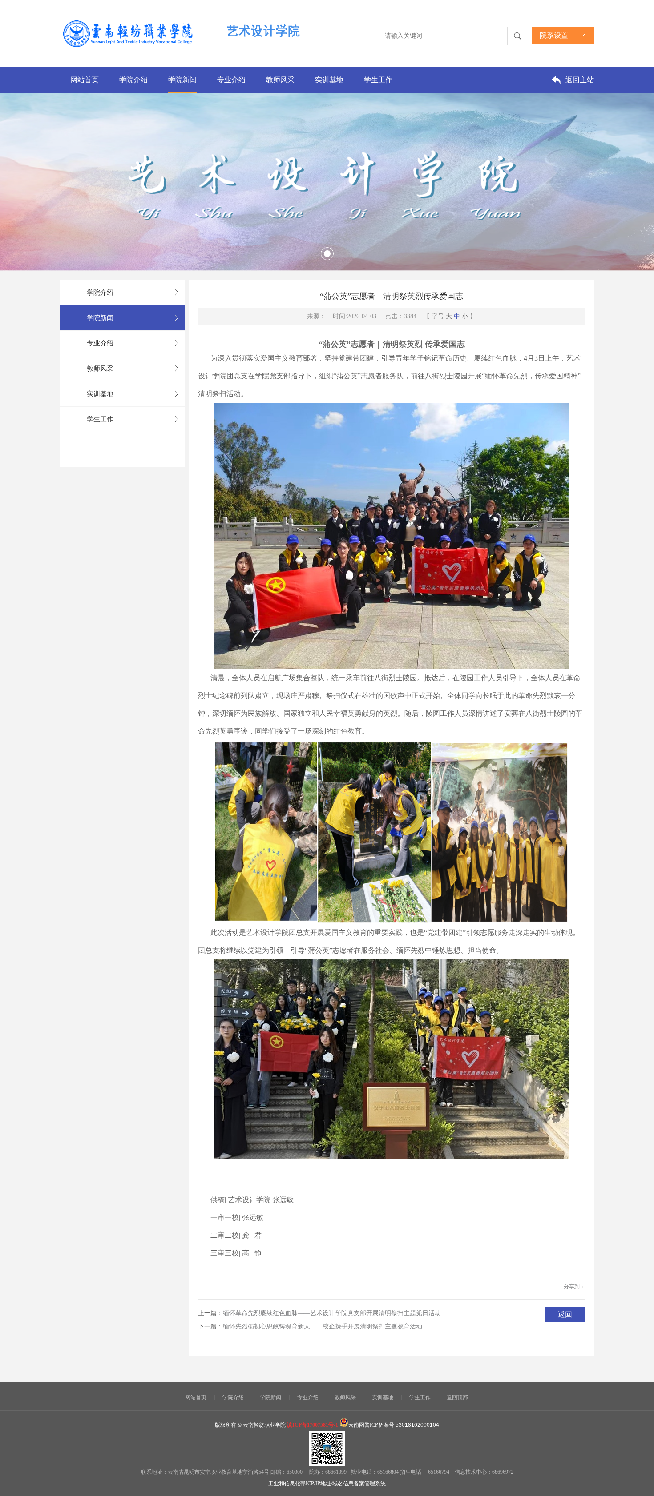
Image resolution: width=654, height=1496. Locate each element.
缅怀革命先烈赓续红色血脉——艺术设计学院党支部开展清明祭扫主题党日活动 (332, 1313)
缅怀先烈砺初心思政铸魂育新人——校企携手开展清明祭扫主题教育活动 (322, 1326)
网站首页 (84, 80)
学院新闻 (182, 80)
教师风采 (280, 80)
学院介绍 (133, 80)
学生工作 (378, 80)
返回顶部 (457, 1397)
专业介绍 (231, 80)
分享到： (574, 1286)
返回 (565, 1314)
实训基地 (329, 80)
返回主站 (579, 80)
